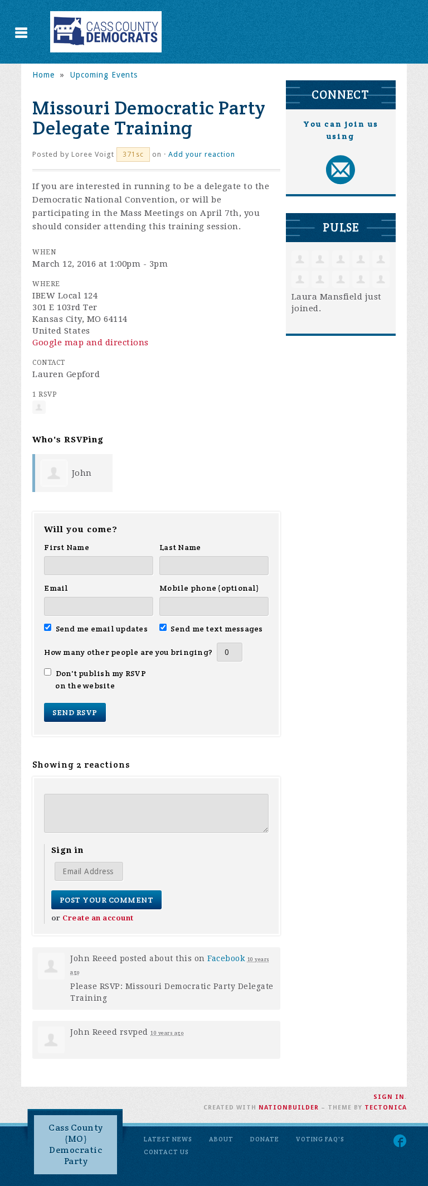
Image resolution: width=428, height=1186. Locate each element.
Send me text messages (217, 629)
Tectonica (385, 1107)
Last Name (180, 547)
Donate (264, 1139)
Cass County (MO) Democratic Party (75, 1144)
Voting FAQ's (320, 1139)
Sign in (389, 1097)
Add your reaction (201, 154)
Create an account (98, 918)
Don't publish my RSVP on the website (100, 679)
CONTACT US (166, 1152)
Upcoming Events (104, 74)
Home (43, 74)
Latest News (168, 1139)
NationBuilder (289, 1107)
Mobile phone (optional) (209, 588)
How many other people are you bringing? (128, 652)
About (221, 1139)
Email (56, 588)
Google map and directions (90, 343)
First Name (66, 547)
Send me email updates (101, 629)
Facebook (226, 958)
